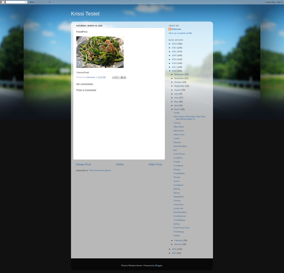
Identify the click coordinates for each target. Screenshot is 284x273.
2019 (174, 59)
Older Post (155, 164)
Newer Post (83, 164)
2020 (174, 55)
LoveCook (178, 208)
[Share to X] (119, 77)
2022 (174, 48)
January (178, 244)
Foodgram (178, 165)
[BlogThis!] (116, 77)
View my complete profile (180, 33)
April (176, 105)
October (178, 82)
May (176, 102)
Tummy (177, 123)
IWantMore (179, 197)
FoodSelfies (179, 173)
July (176, 94)
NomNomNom (180, 146)
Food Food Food (181, 228)
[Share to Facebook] (122, 77)
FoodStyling (179, 220)
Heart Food (179, 134)
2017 (174, 67)
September (179, 86)
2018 (174, 63)
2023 (174, 44)
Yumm (177, 113)
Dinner (177, 193)
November (179, 78)
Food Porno (179, 154)
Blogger (158, 265)
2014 (174, 253)
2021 (174, 51)
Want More (179, 127)
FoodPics (178, 158)
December (179, 74)
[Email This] (113, 77)
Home (120, 164)
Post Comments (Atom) (100, 170)
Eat (175, 150)
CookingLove (180, 216)
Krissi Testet (85, 14)
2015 (174, 249)
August (177, 90)
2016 (174, 71)
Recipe (177, 169)
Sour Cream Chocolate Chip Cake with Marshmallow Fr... (189, 117)
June (176, 98)
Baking (177, 189)
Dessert (177, 142)
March (177, 109)
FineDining (179, 232)
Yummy (177, 200)
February (178, 240)
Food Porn (179, 204)
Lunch (176, 138)
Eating (177, 224)
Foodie (177, 162)
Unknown (176, 29)
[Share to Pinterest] (124, 77)
